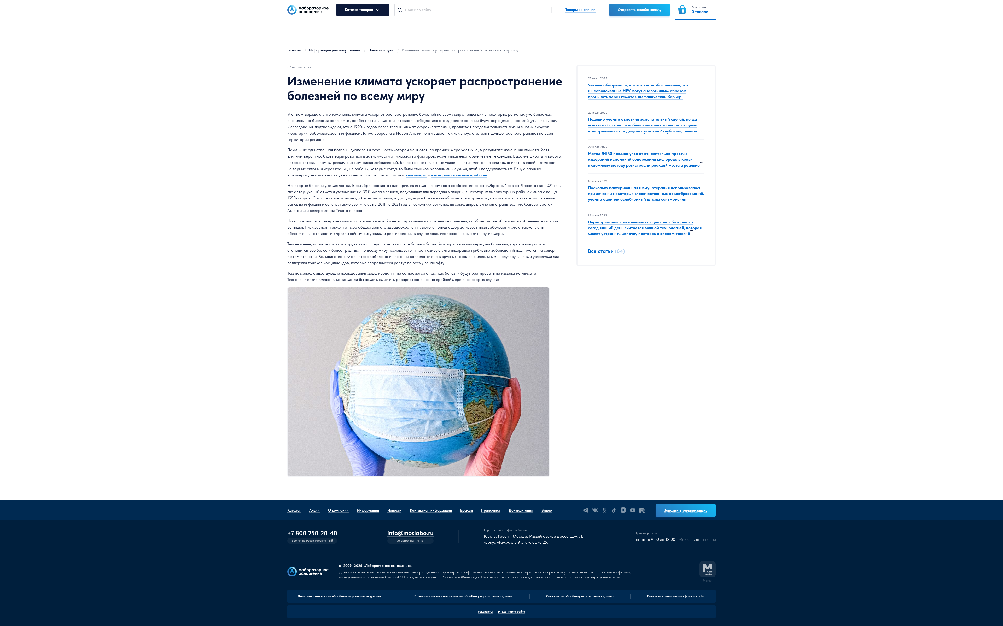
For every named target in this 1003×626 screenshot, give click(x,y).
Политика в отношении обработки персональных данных (339, 596)
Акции (314, 510)
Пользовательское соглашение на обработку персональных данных (463, 596)
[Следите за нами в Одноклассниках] (604, 510)
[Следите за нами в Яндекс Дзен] (623, 510)
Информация (368, 510)
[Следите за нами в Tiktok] (614, 510)
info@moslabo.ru (410, 533)
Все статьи (601, 251)
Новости (394, 510)
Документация (521, 510)
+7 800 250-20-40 (312, 533)
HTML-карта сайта (511, 611)
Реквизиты (485, 611)
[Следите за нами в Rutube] (642, 510)
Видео (546, 510)
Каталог (294, 510)
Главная (294, 50)
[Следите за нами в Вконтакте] (595, 510)
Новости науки (380, 50)
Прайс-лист (490, 510)
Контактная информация (431, 510)
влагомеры (416, 174)
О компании (338, 510)
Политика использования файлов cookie (676, 596)
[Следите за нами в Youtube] (632, 510)
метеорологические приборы (459, 174)
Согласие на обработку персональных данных (580, 596)
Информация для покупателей (334, 50)
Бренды (466, 510)
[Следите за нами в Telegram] (585, 510)
